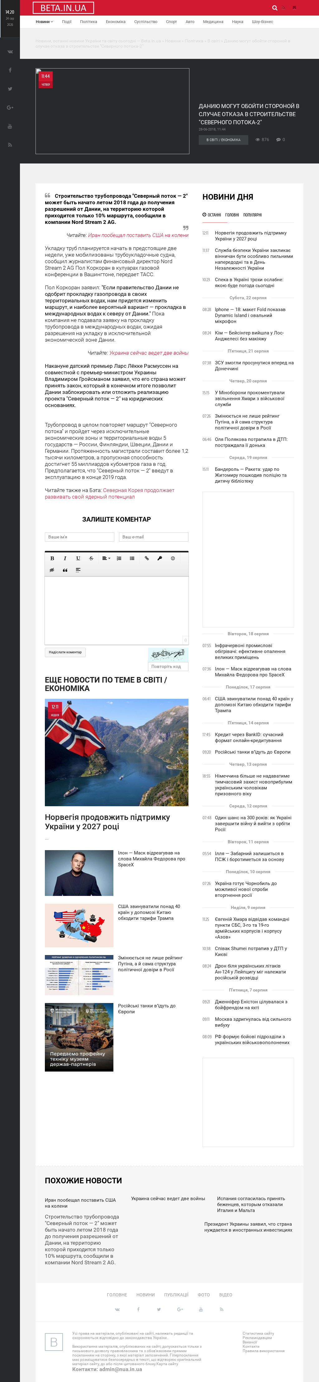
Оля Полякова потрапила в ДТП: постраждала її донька (251, 442)
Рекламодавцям (257, 1338)
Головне (117, 1294)
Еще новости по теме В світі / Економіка (106, 684)
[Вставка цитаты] (65, 570)
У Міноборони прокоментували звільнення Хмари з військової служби (250, 398)
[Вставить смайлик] (173, 558)
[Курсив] (65, 558)
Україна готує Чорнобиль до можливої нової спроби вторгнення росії (246, 889)
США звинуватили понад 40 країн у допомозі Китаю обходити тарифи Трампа (254, 704)
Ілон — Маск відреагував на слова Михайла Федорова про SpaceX (253, 672)
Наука (237, 21)
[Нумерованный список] (119, 558)
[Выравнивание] (106, 558)
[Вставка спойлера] (78, 570)
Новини (43, 21)
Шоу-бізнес (262, 21)
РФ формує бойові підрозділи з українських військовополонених (252, 1039)
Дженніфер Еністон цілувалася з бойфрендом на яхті (251, 1004)
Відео (225, 1294)
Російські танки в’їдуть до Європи (253, 752)
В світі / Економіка (223, 140)
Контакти (251, 1346)
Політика (88, 21)
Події (66, 21)
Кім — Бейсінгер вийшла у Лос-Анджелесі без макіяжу (249, 336)
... (107, 772)
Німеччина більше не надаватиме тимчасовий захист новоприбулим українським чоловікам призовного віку (253, 785)
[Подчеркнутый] (78, 558)
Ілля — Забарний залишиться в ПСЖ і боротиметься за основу (249, 856)
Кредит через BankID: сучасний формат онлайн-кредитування (249, 737)
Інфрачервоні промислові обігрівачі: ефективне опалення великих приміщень (250, 651)
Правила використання (264, 1351)
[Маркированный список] (132, 558)
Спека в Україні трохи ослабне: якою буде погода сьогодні (249, 282)
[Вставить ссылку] (147, 558)
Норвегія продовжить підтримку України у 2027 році (251, 236)
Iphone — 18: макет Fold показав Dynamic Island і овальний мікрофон (250, 315)
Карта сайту (167, 1364)
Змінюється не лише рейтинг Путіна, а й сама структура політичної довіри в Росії (247, 422)
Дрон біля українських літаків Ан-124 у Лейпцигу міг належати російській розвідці (250, 972)
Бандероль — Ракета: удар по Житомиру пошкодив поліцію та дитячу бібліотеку (251, 475)
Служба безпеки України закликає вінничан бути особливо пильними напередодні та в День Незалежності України (254, 259)
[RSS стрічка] (283, 8)
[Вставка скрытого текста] (52, 570)
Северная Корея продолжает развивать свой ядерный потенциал (109, 493)
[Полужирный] (52, 558)
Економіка (116, 21)
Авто (190, 21)
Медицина (213, 21)
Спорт (171, 21)
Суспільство (145, 21)
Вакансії (250, 1342)
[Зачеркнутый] (91, 558)
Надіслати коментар (65, 652)
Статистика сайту (258, 1333)
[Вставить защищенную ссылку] (160, 558)
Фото (204, 1294)
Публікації (176, 1294)
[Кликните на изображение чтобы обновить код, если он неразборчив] (168, 655)
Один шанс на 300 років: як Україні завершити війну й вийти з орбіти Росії (253, 823)
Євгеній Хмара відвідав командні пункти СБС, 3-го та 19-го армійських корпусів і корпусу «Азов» (252, 928)
